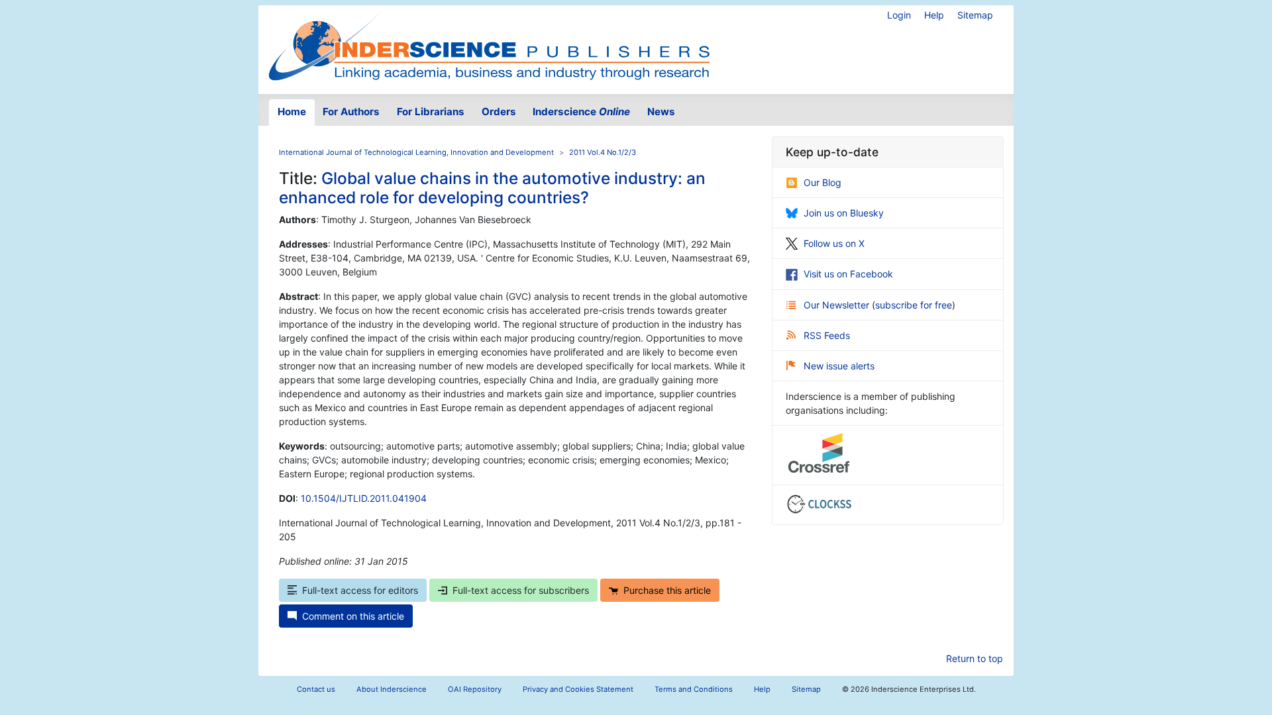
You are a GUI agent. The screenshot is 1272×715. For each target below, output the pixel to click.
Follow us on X (834, 243)
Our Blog (822, 182)
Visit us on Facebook (848, 273)
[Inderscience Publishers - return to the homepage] (489, 44)
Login (899, 15)
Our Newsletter (838, 304)
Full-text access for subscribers (520, 590)
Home (292, 111)
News (661, 111)
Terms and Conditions (694, 689)
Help (934, 15)
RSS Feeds (827, 335)
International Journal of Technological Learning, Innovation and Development (416, 152)
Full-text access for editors (360, 590)
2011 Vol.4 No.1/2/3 (602, 152)
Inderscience (581, 111)
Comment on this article (353, 616)
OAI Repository (475, 689)
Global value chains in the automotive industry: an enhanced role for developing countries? (492, 187)
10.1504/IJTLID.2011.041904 (364, 498)
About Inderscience (391, 689)
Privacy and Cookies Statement (578, 689)
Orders (499, 111)
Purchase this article (667, 590)
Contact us (316, 689)
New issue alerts (839, 365)
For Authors (351, 111)
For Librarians (430, 111)
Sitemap (975, 15)
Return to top (974, 658)
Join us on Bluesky (844, 212)
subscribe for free (913, 304)
